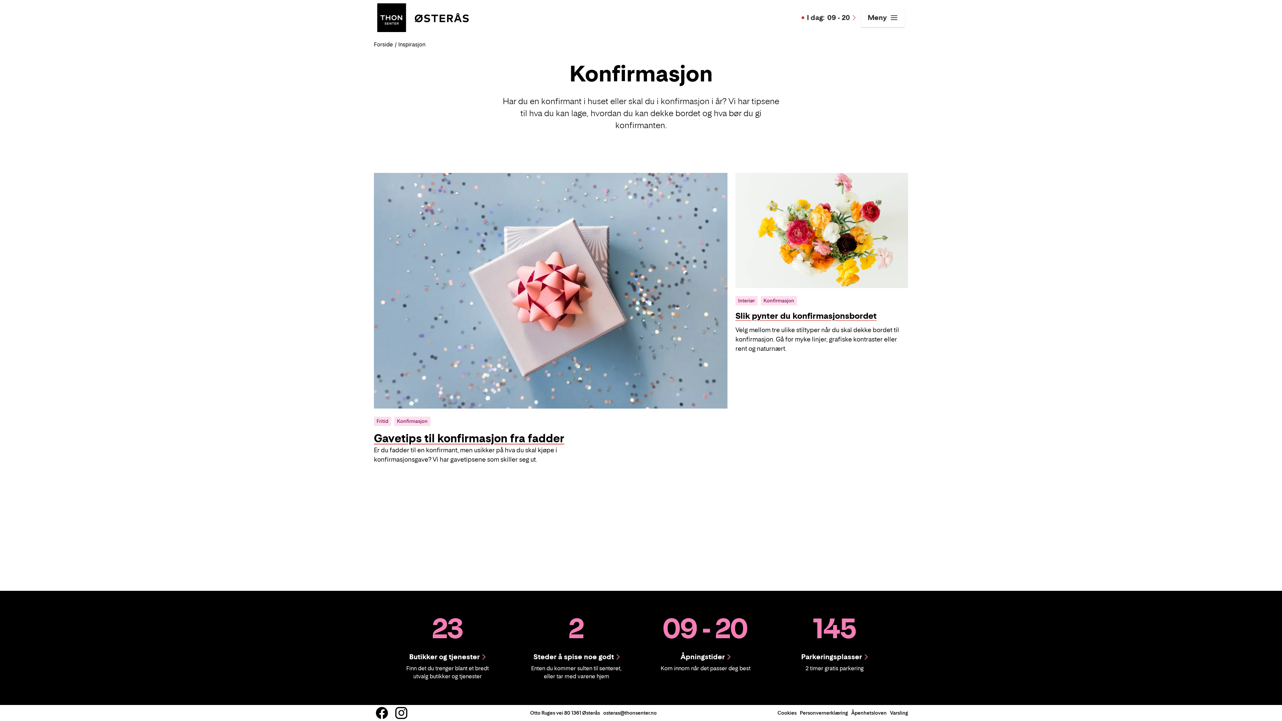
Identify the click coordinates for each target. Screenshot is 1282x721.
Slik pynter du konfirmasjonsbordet (806, 316)
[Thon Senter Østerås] (423, 17)
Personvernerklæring (824, 713)
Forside (383, 44)
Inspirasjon (411, 44)
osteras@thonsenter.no (630, 713)
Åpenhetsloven (869, 713)
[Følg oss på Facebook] (382, 713)
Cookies (787, 713)
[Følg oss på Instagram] (401, 713)
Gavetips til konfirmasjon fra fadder (469, 438)
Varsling (899, 713)
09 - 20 (828, 18)
